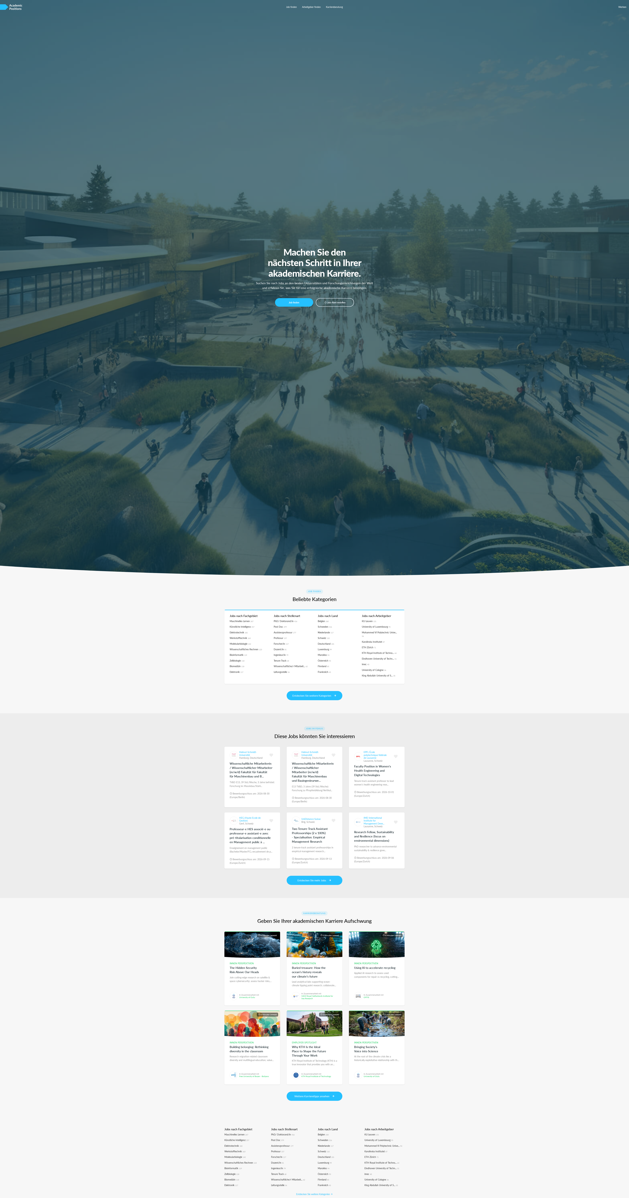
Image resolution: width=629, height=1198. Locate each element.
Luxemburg (325, 649)
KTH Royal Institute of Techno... (379, 652)
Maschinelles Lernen (241, 621)
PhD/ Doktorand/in (285, 621)
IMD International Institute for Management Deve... (374, 820)
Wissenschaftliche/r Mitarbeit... (291, 666)
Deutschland (326, 643)
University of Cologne (374, 670)
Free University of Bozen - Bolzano (254, 1076)
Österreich (324, 660)
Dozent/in (280, 649)
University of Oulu (247, 997)
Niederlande (326, 632)
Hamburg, (244, 757)
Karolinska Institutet (373, 641)
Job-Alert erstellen (336, 302)
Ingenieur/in (281, 654)
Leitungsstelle (282, 671)
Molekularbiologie (240, 643)
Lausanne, (369, 760)
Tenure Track (281, 660)
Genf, (242, 823)
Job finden (291, 7)
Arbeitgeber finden (311, 7)
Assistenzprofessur (285, 632)
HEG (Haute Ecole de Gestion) (250, 819)
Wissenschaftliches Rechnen (246, 649)
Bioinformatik (238, 654)
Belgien (323, 621)
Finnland (323, 666)
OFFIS (366, 997)
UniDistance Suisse (311, 819)
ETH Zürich (369, 647)
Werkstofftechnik (240, 638)
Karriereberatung (334, 7)
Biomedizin (237, 666)
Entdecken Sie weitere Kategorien (313, 1194)
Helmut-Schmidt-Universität (248, 753)
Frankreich (324, 671)
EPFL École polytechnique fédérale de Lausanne (375, 754)
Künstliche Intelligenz (242, 626)
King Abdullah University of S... (378, 675)
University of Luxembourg (376, 626)
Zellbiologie (237, 660)
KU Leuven (369, 621)
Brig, (303, 821)
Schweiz (324, 638)
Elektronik (236, 671)
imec (365, 664)
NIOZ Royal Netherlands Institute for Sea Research (317, 997)
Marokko (323, 654)
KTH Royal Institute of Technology (316, 1076)
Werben (622, 7)
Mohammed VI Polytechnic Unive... (383, 1145)
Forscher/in (281, 643)
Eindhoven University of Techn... (379, 658)
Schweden (325, 626)
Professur (280, 638)
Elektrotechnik (239, 632)
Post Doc (280, 626)
